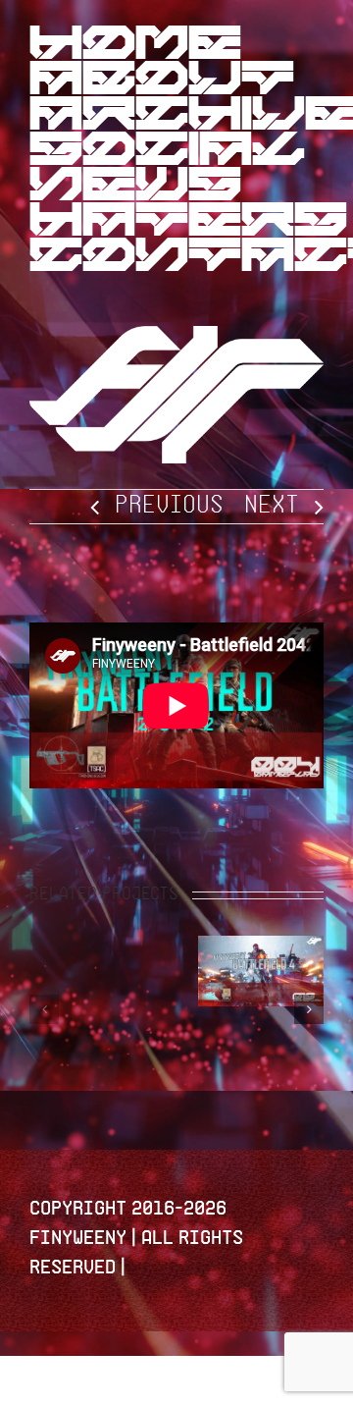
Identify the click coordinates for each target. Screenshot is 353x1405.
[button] (44, 1009)
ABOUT (161, 82)
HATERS (188, 223)
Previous (169, 506)
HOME (135, 47)
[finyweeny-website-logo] (176, 338)
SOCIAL (167, 153)
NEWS (135, 188)
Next (271, 506)
